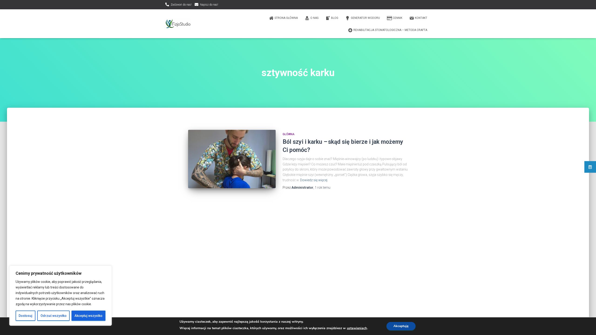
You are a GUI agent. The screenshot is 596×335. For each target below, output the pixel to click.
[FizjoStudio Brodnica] (178, 24)
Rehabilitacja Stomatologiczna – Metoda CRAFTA (390, 30)
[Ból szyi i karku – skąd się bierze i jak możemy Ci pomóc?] (232, 159)
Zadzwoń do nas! (181, 4)
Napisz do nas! (209, 4)
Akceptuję (401, 326)
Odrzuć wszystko (54, 316)
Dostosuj (25, 316)
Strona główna (286, 18)
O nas (314, 18)
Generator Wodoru (365, 18)
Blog (334, 18)
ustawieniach (357, 328)
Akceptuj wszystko (88, 316)
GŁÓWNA (289, 134)
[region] (60, 296)
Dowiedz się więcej (313, 180)
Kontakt (421, 18)
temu (322, 187)
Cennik (397, 18)
